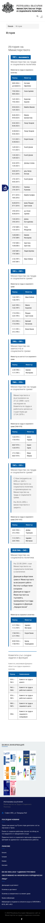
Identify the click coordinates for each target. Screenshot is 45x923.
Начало (10, 26)
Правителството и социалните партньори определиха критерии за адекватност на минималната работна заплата (21, 838)
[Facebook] (21, 919)
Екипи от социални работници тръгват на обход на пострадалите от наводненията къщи (20, 832)
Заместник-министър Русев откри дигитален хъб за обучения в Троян (20, 827)
